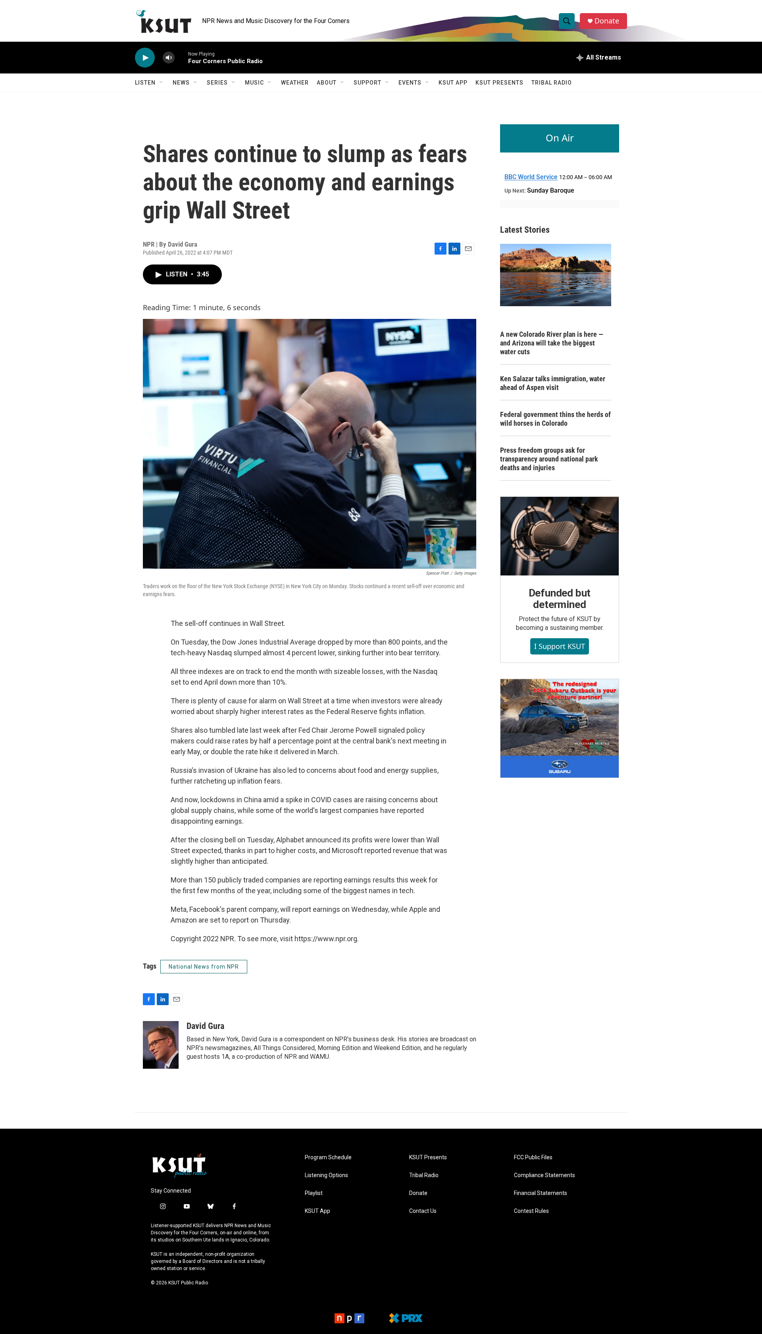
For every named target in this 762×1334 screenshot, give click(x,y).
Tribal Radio (551, 82)
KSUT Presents (499, 82)
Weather (295, 82)
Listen (145, 82)
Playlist (314, 1193)
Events (409, 82)
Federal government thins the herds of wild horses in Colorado (555, 418)
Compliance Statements (544, 1175)
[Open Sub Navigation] (161, 82)
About (327, 82)
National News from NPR (204, 966)
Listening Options (326, 1175)
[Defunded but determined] (559, 536)
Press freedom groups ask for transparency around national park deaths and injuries (549, 459)
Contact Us (423, 1211)
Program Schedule (328, 1157)
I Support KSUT (559, 646)
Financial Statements (540, 1193)
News (181, 82)
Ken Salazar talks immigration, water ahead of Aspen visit (552, 383)
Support (367, 82)
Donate (607, 21)
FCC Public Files (533, 1157)
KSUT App (453, 82)
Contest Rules (531, 1211)
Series (217, 82)
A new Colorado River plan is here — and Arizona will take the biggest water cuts (551, 343)
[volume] (168, 58)
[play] (145, 57)
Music (254, 82)
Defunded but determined (560, 599)
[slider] (181, 57)
